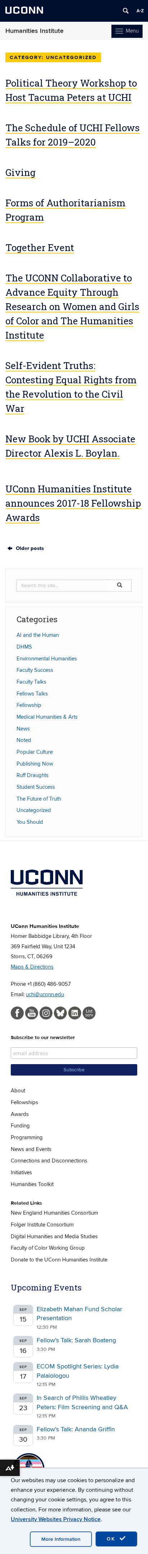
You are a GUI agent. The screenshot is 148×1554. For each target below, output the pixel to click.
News (23, 729)
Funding (20, 1125)
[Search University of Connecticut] (125, 10)
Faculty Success (35, 670)
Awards (20, 1114)
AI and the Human (38, 635)
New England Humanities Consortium (54, 1213)
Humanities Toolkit (32, 1184)
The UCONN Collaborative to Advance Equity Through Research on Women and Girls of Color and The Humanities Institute (72, 306)
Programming (27, 1137)
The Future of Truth (39, 799)
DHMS (24, 647)
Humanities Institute (34, 31)
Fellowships (24, 1102)
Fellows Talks (32, 693)
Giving (20, 172)
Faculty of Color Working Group (48, 1248)
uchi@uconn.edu (45, 994)
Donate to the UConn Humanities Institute (59, 1260)
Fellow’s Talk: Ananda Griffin (76, 1429)
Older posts (29, 548)
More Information (60, 1539)
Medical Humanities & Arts (47, 717)
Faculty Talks (31, 682)
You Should (30, 822)
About (18, 1090)
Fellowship (29, 705)
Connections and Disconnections (49, 1160)
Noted (24, 740)
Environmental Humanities (47, 658)
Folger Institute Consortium (42, 1224)
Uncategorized (34, 810)
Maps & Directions (32, 967)
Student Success (36, 787)
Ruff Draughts (32, 775)
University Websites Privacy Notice (56, 1519)
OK (112, 1539)
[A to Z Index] (140, 10)
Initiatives (21, 1172)
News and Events (31, 1149)
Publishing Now (35, 764)
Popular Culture (35, 752)
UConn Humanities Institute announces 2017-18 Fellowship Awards (73, 503)
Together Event (39, 247)
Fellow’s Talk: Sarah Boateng (76, 1340)
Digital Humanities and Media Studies (54, 1236)
